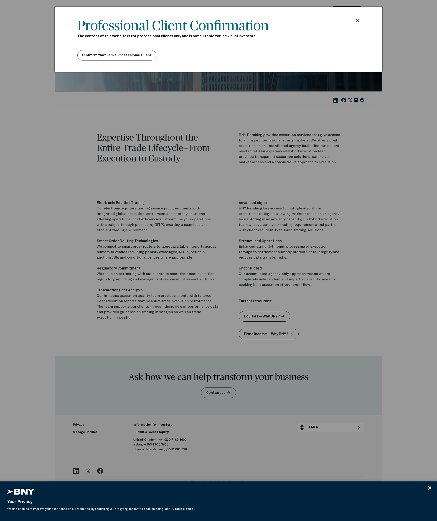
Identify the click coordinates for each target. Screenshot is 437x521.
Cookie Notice (182, 509)
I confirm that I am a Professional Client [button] (117, 55)
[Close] (430, 488)
